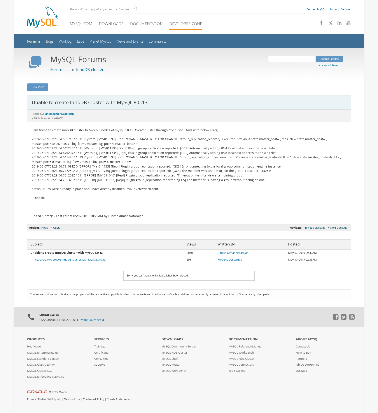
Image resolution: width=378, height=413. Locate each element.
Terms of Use (72, 399)
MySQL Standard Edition (43, 359)
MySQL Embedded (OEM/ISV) (46, 376)
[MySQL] (42, 17)
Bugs (49, 41)
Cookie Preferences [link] (119, 399)
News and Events (130, 41)
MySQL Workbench (174, 371)
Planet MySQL (100, 41)
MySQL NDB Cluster (174, 352)
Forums (33, 41)
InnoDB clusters (90, 69)
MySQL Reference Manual (245, 346)
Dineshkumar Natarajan (232, 253)
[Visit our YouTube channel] (347, 24)
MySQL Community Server (178, 346)
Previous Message (314, 227)
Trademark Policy (93, 399)
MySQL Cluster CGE (39, 371)
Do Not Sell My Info (49, 399)
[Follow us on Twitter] (343, 318)
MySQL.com (81, 23)
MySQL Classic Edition (41, 364)
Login (333, 9)
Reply (44, 227)
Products (36, 339)
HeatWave (34, 346)
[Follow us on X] (329, 24)
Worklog (65, 41)
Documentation (146, 23)
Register (346, 9)
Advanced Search (329, 65)
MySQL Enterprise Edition (43, 352)
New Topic (38, 87)
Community (157, 41)
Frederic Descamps (229, 259)
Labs (80, 41)
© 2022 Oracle (58, 392)
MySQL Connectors (241, 364)
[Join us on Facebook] (320, 24)
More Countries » (92, 320)
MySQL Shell (169, 359)
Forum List (60, 69)
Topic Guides (237, 371)
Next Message (338, 227)
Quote (56, 227)
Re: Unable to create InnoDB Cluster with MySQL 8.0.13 (70, 259)
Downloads (111, 23)
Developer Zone (185, 23)
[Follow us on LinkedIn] (338, 24)
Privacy (31, 399)
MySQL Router (170, 364)
